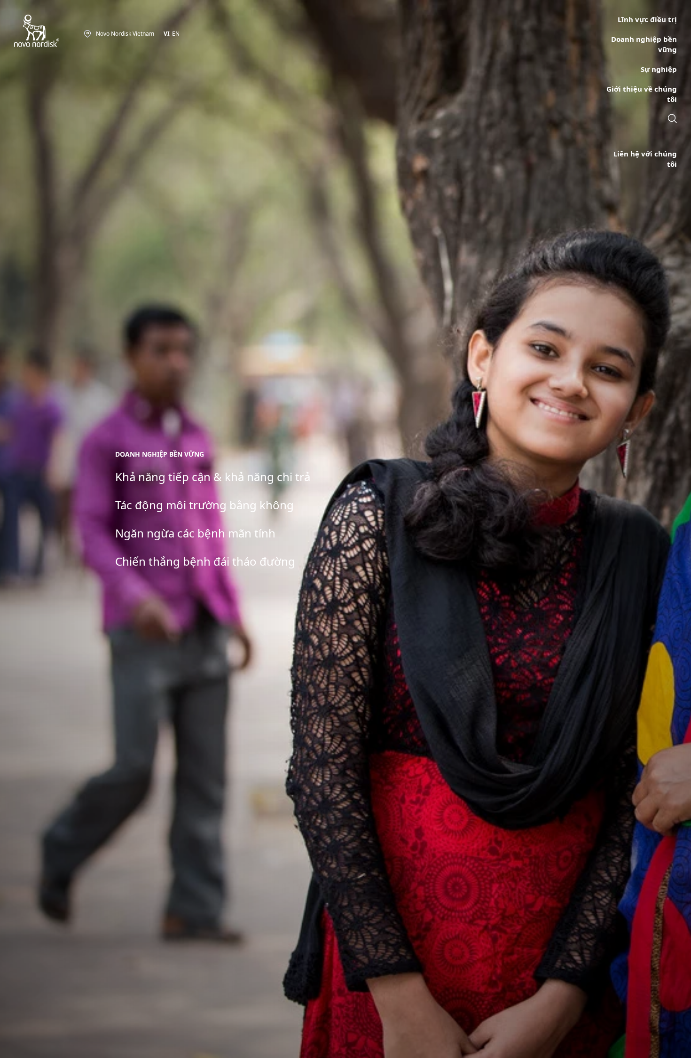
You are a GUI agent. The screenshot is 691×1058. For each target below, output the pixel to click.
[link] (672, 119)
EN (176, 34)
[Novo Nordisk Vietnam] (49, 31)
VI (167, 34)
